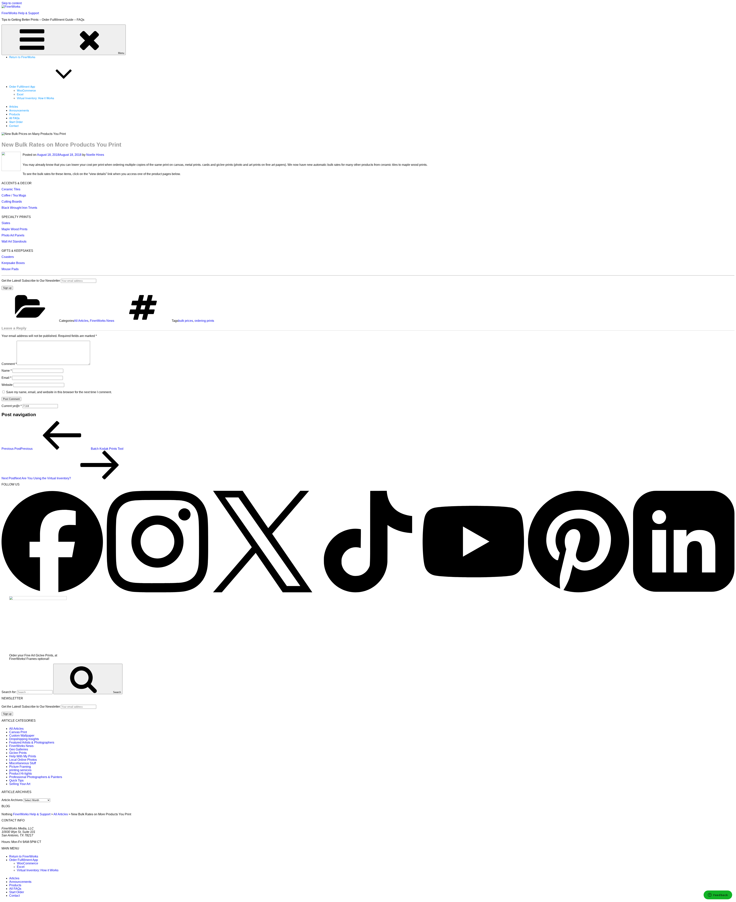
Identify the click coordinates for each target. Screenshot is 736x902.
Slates (6, 223)
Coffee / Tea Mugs (14, 195)
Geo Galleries (18, 749)
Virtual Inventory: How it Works (35, 98)
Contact (14, 126)
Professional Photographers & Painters (35, 777)
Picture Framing (20, 766)
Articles (13, 106)
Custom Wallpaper (21, 735)
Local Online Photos (23, 759)
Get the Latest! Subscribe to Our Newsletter (31, 280)
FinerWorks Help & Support (20, 13)
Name (7, 370)
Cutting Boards (12, 201)
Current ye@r (12, 406)
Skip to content (12, 3)
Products (14, 114)
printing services (20, 770)
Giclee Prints (18, 752)
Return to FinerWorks (22, 57)
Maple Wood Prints (14, 229)
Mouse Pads (10, 269)
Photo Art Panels (13, 235)
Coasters (8, 256)
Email (6, 377)
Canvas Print (18, 732)
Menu (121, 53)
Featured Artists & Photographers (31, 742)
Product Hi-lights (20, 773)
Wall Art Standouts (14, 241)
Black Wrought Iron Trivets (19, 207)
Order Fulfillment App (22, 86)
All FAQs (14, 118)
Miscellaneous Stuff (22, 763)
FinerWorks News (102, 320)
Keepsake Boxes (13, 263)
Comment (9, 364)
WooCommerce (26, 90)
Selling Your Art (19, 784)
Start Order (16, 122)
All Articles (81, 320)
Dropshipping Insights (24, 739)
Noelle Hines (95, 154)
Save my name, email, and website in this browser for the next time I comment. (59, 392)
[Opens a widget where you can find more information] (718, 895)
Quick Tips (16, 780)
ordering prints (204, 320)
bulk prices (185, 320)
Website (7, 384)
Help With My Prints (22, 756)
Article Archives (12, 800)
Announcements (19, 110)
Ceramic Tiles (11, 189)
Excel (20, 94)
